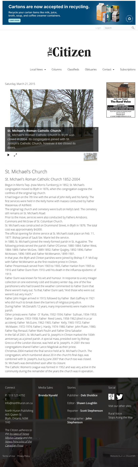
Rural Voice (115, 413)
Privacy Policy (23, 456)
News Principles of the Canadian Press (18, 443)
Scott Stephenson (91, 411)
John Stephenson (79, 420)
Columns (57, 69)
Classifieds (73, 69)
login (98, 27)
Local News (36, 69)
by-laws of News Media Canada (17, 435)
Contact (106, 69)
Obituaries (91, 69)
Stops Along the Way (120, 417)
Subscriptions (127, 69)
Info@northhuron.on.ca (18, 403)
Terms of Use (9, 456)
